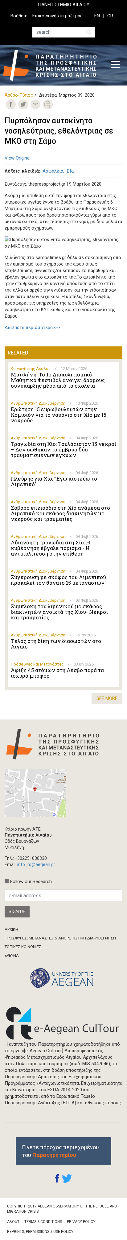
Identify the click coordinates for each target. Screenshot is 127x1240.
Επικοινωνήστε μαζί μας (57, 16)
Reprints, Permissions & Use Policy (40, 1231)
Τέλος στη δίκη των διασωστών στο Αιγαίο (56, 643)
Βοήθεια (18, 16)
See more (106, 698)
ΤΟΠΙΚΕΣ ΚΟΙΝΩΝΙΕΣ (23, 946)
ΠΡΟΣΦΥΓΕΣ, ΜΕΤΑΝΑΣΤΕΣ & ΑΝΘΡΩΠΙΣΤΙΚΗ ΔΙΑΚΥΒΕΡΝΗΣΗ (60, 938)
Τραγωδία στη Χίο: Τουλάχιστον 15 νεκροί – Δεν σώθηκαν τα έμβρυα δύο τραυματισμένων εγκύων (63, 449)
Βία (70, 171)
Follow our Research (31, 881)
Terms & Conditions (43, 1222)
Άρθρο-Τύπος (19, 95)
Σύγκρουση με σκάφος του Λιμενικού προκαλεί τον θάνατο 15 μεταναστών (58, 580)
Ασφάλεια (53, 171)
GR (110, 16)
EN (97, 16)
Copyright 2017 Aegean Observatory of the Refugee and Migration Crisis (62, 1209)
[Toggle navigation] (115, 65)
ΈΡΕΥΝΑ (12, 955)
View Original (18, 158)
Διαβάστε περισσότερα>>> (32, 327)
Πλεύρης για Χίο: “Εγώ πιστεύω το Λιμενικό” (54, 481)
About (13, 1222)
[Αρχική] (52, 65)
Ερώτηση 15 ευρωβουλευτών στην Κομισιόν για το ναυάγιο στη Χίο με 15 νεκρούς (58, 415)
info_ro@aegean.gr (36, 864)
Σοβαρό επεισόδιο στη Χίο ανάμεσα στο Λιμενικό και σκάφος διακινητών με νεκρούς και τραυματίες (60, 513)
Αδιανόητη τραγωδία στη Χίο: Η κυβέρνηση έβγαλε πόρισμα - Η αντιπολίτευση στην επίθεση (50, 548)
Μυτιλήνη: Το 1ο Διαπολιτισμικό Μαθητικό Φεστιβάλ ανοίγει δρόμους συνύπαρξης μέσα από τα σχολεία (58, 380)
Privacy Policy (81, 1222)
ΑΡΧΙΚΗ (11, 929)
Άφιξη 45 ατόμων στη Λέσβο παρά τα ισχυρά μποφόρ (57, 673)
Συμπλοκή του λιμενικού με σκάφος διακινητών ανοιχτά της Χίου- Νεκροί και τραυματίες (59, 612)
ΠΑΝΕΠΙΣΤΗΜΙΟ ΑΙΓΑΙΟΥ (63, 4)
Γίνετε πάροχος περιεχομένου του (60, 1151)
